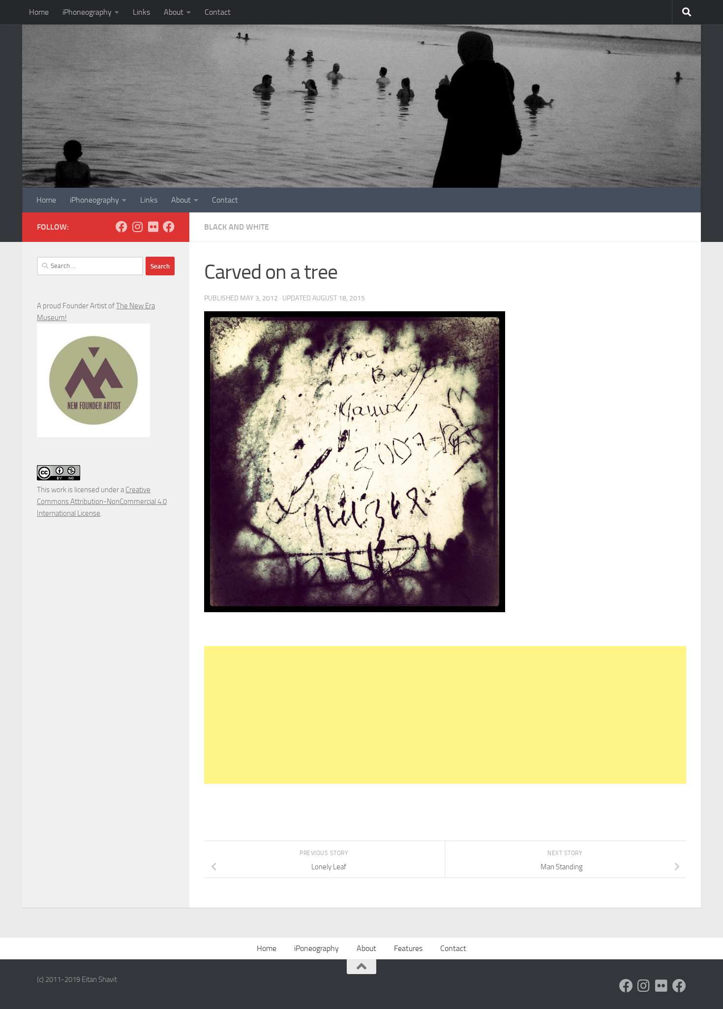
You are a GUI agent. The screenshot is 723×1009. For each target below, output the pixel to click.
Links (141, 12)
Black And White (236, 227)
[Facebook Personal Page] (121, 227)
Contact (218, 12)
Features (408, 948)
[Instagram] (137, 227)
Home (39, 12)
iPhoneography (87, 12)
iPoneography (316, 948)
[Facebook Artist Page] (169, 227)
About (173, 12)
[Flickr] (153, 227)
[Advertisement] (445, 715)
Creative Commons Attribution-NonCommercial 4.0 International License (102, 501)
